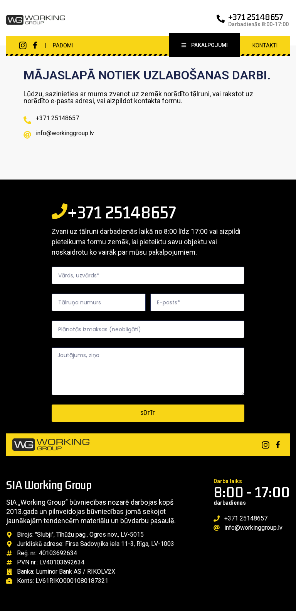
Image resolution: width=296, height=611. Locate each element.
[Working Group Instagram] (22, 45)
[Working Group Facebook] (35, 45)
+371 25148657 (255, 17)
